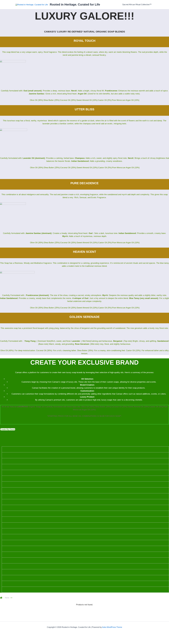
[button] (7, 429)
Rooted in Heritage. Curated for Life (75, 4)
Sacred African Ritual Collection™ (137, 4)
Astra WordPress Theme (112, 627)
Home (7, 598)
